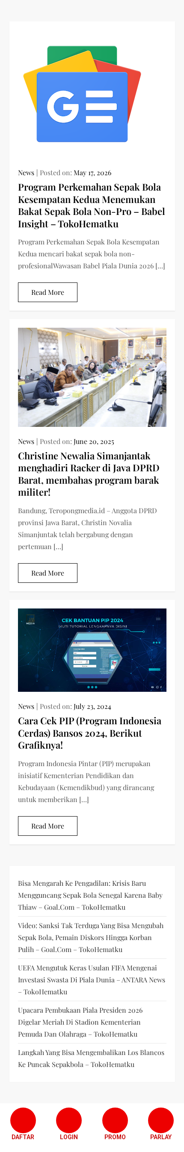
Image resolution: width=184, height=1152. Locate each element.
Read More (47, 292)
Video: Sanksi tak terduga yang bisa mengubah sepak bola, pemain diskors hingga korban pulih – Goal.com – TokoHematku (90, 937)
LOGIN (69, 1137)
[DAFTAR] (23, 1120)
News (26, 172)
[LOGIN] (69, 1120)
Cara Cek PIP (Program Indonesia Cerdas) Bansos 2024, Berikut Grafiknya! (89, 732)
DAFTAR (23, 1137)
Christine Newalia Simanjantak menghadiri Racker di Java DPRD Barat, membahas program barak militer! (89, 474)
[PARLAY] (161, 1120)
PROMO (115, 1137)
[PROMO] (115, 1120)
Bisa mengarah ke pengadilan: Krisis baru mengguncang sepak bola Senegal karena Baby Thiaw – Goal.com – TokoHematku (90, 895)
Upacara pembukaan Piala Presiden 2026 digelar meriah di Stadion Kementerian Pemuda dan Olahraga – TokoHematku (80, 1021)
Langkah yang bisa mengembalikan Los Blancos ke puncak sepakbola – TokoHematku (91, 1058)
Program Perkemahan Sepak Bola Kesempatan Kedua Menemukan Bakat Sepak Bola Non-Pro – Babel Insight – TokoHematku (91, 205)
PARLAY (161, 1137)
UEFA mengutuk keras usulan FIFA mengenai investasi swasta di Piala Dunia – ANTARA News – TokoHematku (91, 979)
